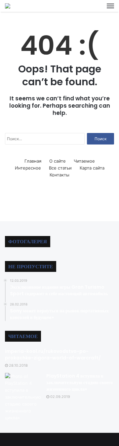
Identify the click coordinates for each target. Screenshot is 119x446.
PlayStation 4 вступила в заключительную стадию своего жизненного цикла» (79, 382)
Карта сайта (92, 168)
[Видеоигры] (7, 6)
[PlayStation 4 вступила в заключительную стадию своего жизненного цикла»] (23, 397)
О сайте (57, 161)
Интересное (28, 168)
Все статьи (60, 168)
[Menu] (110, 6)
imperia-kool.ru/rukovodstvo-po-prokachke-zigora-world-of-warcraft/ (53, 354)
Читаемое (84, 161)
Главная (32, 161)
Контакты (59, 174)
